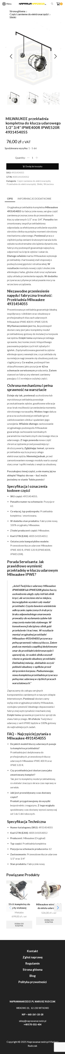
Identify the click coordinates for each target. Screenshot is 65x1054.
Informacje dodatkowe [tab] (34, 198)
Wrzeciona (49, 184)
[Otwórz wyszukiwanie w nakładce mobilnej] (51, 4)
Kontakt (32, 951)
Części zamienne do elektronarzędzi (29, 14)
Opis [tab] (10, 198)
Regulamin (32, 963)
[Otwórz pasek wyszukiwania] (52, 4)
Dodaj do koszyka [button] (19, 925)
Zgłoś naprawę (33, 957)
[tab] (10, 198)
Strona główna (17, 11)
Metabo (19, 912)
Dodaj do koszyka (34, 166)
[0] (62, 4)
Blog (33, 976)
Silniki (13, 17)
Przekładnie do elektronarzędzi (21, 184)
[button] (11, 56)
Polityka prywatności (32, 982)
